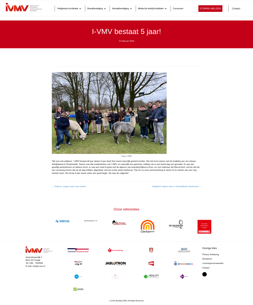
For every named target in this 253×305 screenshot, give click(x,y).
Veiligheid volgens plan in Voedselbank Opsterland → (176, 186)
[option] (56, 221)
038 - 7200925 (36, 264)
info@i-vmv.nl (39, 267)
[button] (210, 8)
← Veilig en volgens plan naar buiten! (69, 186)
